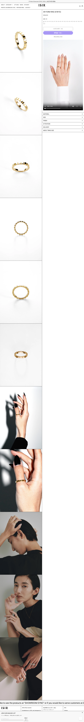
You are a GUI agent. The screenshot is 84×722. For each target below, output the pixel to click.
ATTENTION (46, 124)
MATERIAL (46, 114)
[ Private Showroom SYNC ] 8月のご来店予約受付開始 (42, 1)
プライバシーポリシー (48, 709)
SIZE (44, 117)
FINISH (45, 120)
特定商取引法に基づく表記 (49, 707)
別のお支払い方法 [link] (58, 36)
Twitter (66, 710)
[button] (82, 6)
